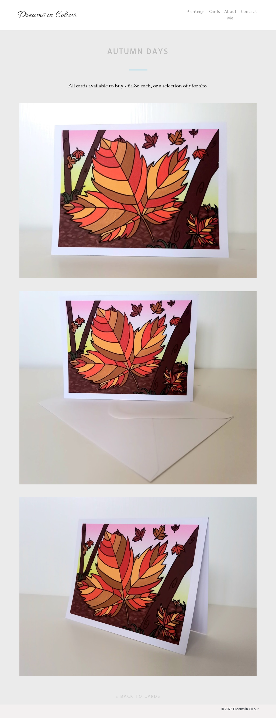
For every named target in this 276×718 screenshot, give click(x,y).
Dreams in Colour (47, 15)
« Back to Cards (138, 696)
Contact (249, 11)
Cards (214, 11)
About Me (230, 15)
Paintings (196, 11)
